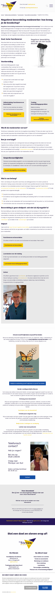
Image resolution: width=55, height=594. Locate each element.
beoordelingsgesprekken (31, 14)
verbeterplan (4, 219)
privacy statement (13, 592)
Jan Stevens (22, 275)
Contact (27, 477)
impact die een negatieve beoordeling (19, 227)
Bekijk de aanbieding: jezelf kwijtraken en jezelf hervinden (27, 383)
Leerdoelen (41, 565)
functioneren (21, 14)
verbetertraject (22, 219)
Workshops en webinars (41, 561)
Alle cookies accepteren (45, 587)
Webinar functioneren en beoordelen (13, 114)
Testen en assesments (41, 559)
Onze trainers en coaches (41, 556)
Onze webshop (41, 563)
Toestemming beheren (31, 587)
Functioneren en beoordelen (13, 245)
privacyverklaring (38, 508)
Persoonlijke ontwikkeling (41, 567)
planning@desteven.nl (32, 7)
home (2, 14)
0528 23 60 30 (31, 4)
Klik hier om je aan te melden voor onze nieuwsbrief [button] (27, 501)
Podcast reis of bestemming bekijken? (41, 569)
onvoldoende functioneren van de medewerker (13, 188)
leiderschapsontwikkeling (11, 14)
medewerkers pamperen (26, 149)
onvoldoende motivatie (42, 188)
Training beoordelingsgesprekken (41, 119)
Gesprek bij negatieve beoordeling (15, 170)
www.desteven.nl (22, 278)
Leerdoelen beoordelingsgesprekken (16, 263)
